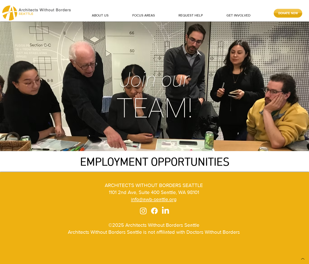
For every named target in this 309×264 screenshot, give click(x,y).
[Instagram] (143, 210)
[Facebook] (154, 210)
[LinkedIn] (165, 210)
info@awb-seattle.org (154, 199)
